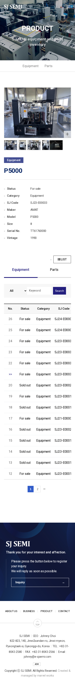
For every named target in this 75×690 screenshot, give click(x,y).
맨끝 (44, 489)
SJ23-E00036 (64, 341)
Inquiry (20, 582)
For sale (24, 319)
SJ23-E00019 (64, 440)
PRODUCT (46, 611)
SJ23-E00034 (64, 363)
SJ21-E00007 (64, 418)
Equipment (31, 66)
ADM (37, 664)
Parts (48, 66)
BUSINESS (29, 611)
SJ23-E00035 (64, 352)
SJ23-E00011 (64, 407)
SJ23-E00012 (64, 474)
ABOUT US (11, 611)
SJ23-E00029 (64, 385)
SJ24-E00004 (64, 319)
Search (59, 290)
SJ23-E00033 (64, 374)
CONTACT (64, 611)
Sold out (24, 385)
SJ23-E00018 (64, 452)
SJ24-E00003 (64, 330)
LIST (63, 259)
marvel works (45, 675)
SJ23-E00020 (64, 429)
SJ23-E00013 (64, 463)
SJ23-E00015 (64, 396)
